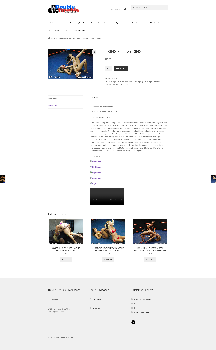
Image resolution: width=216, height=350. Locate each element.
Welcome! (97, 299)
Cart (49, 30)
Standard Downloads (98, 23)
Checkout (58, 30)
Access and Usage (141, 312)
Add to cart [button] (66, 259)
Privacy (137, 308)
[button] (94, 52)
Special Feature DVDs (139, 23)
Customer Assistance (142, 299)
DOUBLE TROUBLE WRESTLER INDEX (68, 38)
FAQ (136, 303)
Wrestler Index (155, 23)
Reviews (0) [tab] (52, 105)
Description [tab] (52, 99)
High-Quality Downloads (78, 23)
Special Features (122, 23)
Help (66, 30)
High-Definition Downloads (57, 23)
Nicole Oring (117, 84)
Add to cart (120, 68)
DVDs (111, 23)
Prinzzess (84, 38)
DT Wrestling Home (78, 30)
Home (53, 38)
